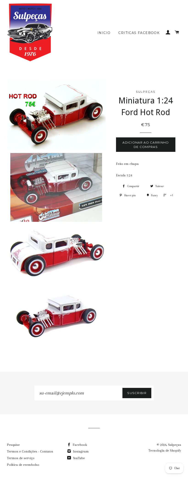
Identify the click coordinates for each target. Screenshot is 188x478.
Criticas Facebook (139, 33)
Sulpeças (174, 445)
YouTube (78, 458)
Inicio (104, 33)
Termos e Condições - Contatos (30, 451)
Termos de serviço (20, 458)
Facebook (79, 445)
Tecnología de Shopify (164, 450)
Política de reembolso (23, 465)
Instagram (80, 451)
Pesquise (13, 445)
